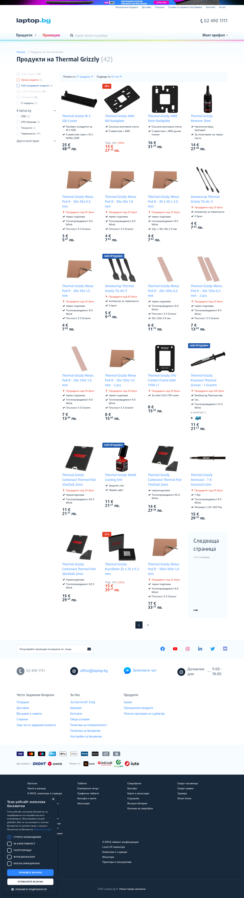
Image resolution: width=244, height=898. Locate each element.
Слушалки (133, 798)
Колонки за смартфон (140, 808)
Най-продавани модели (37, 85)
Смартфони (134, 783)
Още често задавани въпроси (36, 725)
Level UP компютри (113, 847)
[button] (30, 889)
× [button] (53, 799)
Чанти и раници (36, 788)
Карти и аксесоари (138, 793)
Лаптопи (32, 783)
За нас (222, 7)
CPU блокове (28, 122)
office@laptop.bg (94, 671)
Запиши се (89, 649)
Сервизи (22, 719)
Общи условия (79, 719)
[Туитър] (212, 649)
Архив (128, 702)
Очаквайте (29, 97)
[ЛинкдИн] (200, 649)
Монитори (108, 857)
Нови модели (31, 73)
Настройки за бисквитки (86, 736)
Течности (26, 127)
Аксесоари (83, 803)
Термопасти (28, 133)
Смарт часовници (187, 783)
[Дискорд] (225, 649)
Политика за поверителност (88, 725)
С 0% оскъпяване (33, 91)
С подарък (29, 103)
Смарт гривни (185, 788)
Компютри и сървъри (114, 852)
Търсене (72, 36)
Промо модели (32, 79)
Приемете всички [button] (30, 872)
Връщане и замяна (29, 713)
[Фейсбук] (162, 649)
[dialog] (30, 844)
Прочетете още (42, 829)
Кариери (75, 707)
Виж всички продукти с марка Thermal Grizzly (217, 56)
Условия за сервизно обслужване (185, 7)
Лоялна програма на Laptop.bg (144, 713)
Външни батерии (137, 803)
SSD (23, 116)
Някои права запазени (132, 888)
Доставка (146, 7)
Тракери (182, 793)
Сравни (81, 155)
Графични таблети (88, 793)
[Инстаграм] (187, 649)
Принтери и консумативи (116, 862)
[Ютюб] (175, 649)
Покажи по (69, 76)
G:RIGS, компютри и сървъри (44, 793)
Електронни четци (87, 788)
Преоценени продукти (126, 7)
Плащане (160, 7)
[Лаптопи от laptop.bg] (34, 21)
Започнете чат (144, 670)
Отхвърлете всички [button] (30, 881)
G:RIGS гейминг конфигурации (120, 842)
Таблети (82, 783)
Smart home (184, 798)
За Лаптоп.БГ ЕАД (82, 702)
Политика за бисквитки (85, 730)
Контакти (210, 7)
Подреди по (104, 76)
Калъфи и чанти (86, 798)
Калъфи (132, 788)
